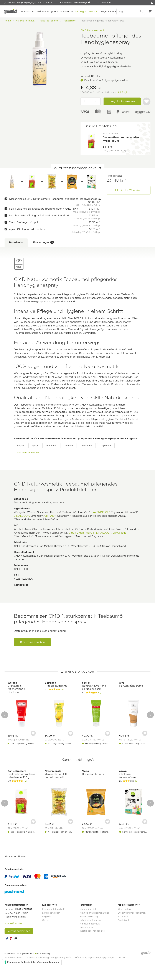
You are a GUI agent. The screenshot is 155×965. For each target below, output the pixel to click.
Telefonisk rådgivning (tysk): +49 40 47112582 (29, 3)
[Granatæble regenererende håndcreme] (22, 713)
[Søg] (142, 11)
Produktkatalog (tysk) (53, 909)
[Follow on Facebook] (7, 938)
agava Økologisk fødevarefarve (27, 229)
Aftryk (121, 957)
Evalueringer (43, 242)
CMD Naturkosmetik (92, 30)
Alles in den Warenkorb (128, 190)
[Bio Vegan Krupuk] (71, 181)
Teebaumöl (86, 445)
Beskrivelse (16, 242)
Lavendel (68, 445)
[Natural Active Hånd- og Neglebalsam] (96, 713)
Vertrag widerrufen (19, 931)
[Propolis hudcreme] (59, 713)
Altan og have (124, 909)
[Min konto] (152, 2)
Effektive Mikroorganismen (131, 913)
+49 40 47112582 (22, 909)
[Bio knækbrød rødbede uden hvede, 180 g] (32, 181)
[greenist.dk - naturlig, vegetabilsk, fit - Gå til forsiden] (10, 11)
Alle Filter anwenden (28, 452)
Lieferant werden (51, 913)
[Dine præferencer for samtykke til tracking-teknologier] (31, 962)
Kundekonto (86, 927)
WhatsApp (106, 3)
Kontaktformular (13, 923)
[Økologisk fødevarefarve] (91, 181)
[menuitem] (152, 2)
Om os (45, 920)
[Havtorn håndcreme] (133, 713)
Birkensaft (122, 916)
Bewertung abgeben (32, 642)
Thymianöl (105, 445)
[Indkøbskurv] (150, 11)
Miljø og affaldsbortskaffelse (94, 913)
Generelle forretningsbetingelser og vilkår (49, 957)
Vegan (20, 445)
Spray (35, 445)
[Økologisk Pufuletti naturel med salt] (51, 181)
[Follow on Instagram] (16, 938)
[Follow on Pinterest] (11, 938)
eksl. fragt (122, 92)
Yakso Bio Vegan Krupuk (24, 222)
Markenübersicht (88, 909)
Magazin (46, 916)
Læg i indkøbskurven (122, 101)
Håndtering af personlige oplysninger (94, 957)
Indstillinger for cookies (92, 931)
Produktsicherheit (14, 957)
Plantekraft (123, 920)
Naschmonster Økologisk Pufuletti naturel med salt (39, 215)
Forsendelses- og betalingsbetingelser (90, 918)
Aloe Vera (51, 445)
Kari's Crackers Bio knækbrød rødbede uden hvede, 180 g (43, 208)
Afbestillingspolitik (90, 924)
